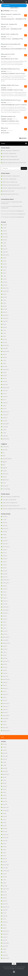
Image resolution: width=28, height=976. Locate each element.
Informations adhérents (7, 458)
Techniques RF (5, 485)
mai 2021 (4, 333)
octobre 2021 (5, 321)
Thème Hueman (21, 968)
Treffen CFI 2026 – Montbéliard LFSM (12, 39)
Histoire (4, 455)
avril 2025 (4, 245)
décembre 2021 (5, 315)
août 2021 (4, 324)
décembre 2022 (5, 288)
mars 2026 (4, 230)
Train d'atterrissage (6, 488)
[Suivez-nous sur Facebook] (26, 143)
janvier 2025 (4, 248)
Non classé (3, 16)
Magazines (4, 461)
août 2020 (4, 354)
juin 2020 (4, 360)
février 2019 (4, 381)
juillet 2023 (4, 267)
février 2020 (4, 366)
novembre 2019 (5, 369)
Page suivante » (23, 138)
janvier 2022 (4, 312)
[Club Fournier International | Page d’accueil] (2, 1)
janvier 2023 (4, 285)
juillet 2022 (4, 297)
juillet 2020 (4, 357)
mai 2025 (4, 242)
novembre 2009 (5, 423)
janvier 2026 (4, 233)
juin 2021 (4, 330)
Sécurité (4, 482)
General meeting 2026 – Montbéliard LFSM (13, 19)
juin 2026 (4, 227)
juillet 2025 (4, 239)
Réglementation (5, 479)
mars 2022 (4, 306)
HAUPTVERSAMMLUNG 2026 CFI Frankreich (14, 105)
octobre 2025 (5, 236)
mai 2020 (4, 363)
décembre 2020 (5, 345)
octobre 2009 (5, 426)
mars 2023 (4, 279)
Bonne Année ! (5, 133)
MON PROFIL (15, 8)
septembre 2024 (5, 254)
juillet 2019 (4, 375)
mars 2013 (4, 408)
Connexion (6, 5)
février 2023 (4, 282)
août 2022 (4, 294)
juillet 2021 (4, 327)
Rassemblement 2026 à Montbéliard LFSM (13, 49)
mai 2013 (4, 405)
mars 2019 (4, 378)
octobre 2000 (5, 435)
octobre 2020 (5, 348)
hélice (3, 452)
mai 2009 (4, 429)
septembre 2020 (5, 351)
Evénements (3, 119)
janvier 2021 (4, 342)
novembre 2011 (5, 414)
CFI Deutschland (5, 446)
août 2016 (4, 393)
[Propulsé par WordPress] (13, 968)
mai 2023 (4, 273)
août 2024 (4, 257)
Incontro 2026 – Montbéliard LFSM (11, 29)
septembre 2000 (5, 438)
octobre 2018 (5, 384)
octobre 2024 (5, 251)
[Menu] (26, 2)
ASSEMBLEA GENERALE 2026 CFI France (13, 73)
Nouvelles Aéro (5, 473)
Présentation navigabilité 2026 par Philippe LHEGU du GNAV (14, 162)
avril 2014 (4, 399)
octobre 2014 (5, 396)
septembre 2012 (5, 411)
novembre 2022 (5, 291)
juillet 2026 (4, 224)
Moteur (3, 464)
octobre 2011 (5, 417)
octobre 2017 (5, 390)
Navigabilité (4, 467)
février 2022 (4, 309)
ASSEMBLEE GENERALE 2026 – (10, 121)
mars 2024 (4, 264)
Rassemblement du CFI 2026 (9, 59)
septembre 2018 (5, 387)
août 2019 (4, 372)
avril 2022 (4, 303)
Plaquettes (4, 476)
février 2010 (4, 420)
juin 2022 (4, 300)
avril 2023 (4, 276)
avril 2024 (4, 260)
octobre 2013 (5, 402)
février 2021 (4, 339)
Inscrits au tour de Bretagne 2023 (17, 210)
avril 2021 (4, 336)
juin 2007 (4, 432)
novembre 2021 (5, 318)
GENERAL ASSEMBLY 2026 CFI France (12, 90)
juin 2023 (4, 270)
